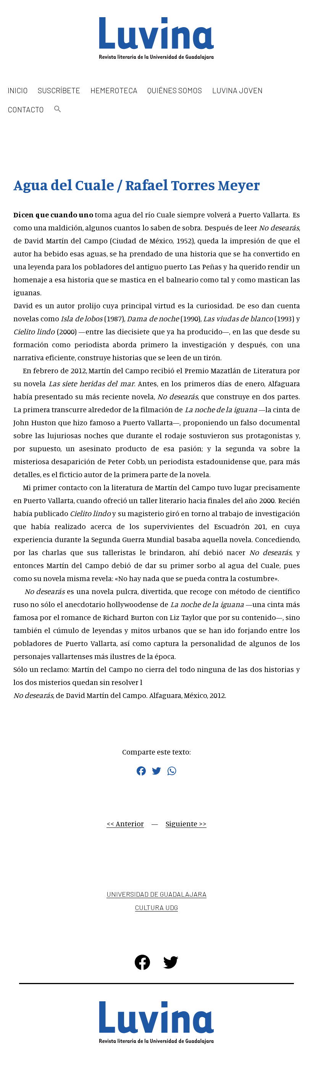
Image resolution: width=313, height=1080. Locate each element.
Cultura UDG (156, 907)
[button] (57, 109)
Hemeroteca (113, 90)
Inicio (18, 90)
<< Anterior (125, 823)
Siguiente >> (186, 823)
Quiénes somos (174, 90)
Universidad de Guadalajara (156, 894)
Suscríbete (59, 90)
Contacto (26, 109)
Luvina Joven (237, 90)
